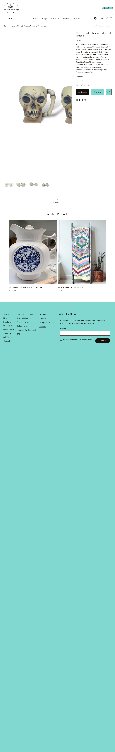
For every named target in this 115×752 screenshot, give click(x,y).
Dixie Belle (7, 326)
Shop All (6, 314)
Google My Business (47, 322)
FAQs (19, 334)
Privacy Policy (22, 318)
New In (6, 318)
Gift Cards (7, 337)
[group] (57, 257)
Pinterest (42, 326)
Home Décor (8, 329)
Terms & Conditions (25, 314)
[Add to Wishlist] (109, 92)
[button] (44, 18)
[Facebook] (80, 100)
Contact (6, 341)
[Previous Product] (6, 252)
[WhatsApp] (77, 100)
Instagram (43, 318)
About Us (7, 333)
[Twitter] (85, 100)
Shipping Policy (23, 322)
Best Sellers (7, 322)
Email (63, 329)
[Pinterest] (82, 100)
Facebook (43, 314)
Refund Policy (22, 326)
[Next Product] (109, 252)
